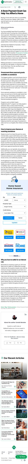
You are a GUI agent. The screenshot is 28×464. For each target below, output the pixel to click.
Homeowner (8, 218)
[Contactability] (20, 232)
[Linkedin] (26, 314)
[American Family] (8, 245)
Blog (6, 307)
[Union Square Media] (20, 245)
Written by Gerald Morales (7, 27)
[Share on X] (15, 7)
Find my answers (12, 307)
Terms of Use (4, 458)
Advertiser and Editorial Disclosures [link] (18, 2)
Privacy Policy (12, 458)
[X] (21, 460)
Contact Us (10, 452)
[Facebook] (25, 460)
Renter (20, 218)
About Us (3, 452)
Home (2, 307)
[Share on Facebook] (19, 7)
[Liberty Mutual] (8, 232)
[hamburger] (26, 2)
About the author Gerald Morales (15, 322)
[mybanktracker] (6, 2)
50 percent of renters (22, 53)
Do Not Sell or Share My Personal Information (21, 453)
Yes (10, 342)
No (21, 342)
